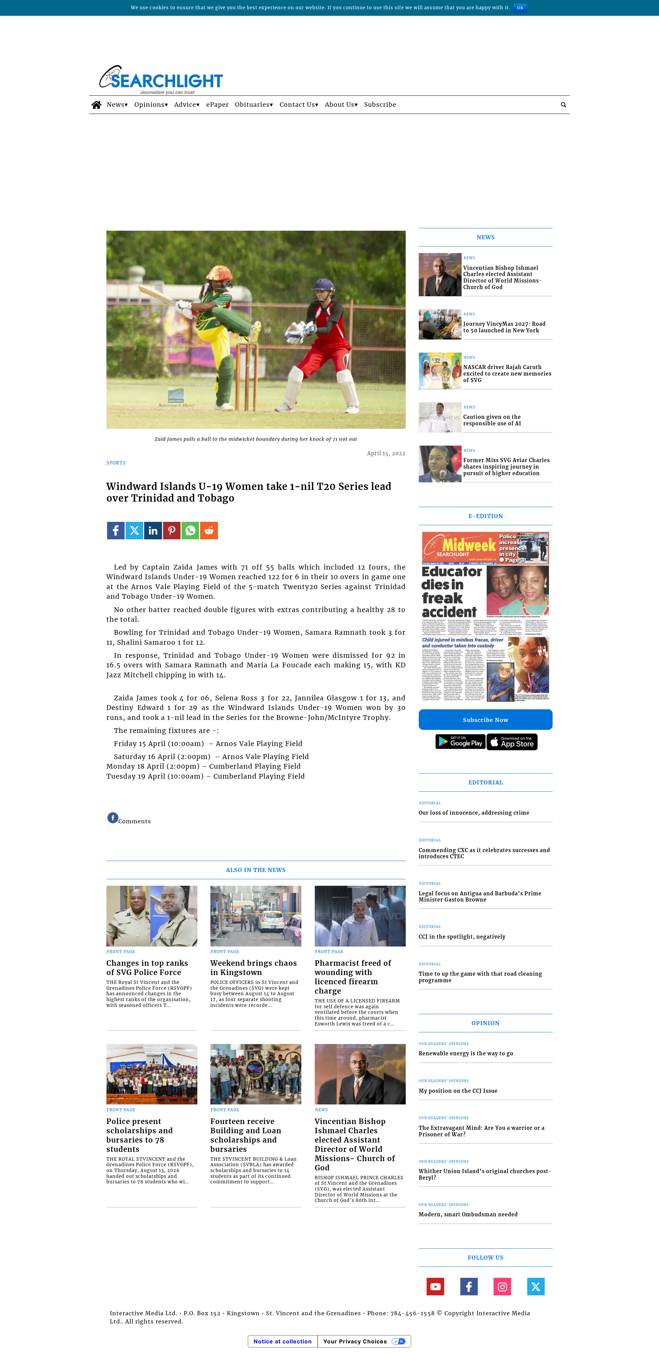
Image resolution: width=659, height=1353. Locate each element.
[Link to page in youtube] (435, 1286)
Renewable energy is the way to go (466, 1054)
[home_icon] (96, 104)
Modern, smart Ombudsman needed (468, 1215)
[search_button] (563, 104)
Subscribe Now (485, 719)
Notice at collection (283, 1341)
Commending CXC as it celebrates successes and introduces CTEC (484, 853)
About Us (340, 104)
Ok (520, 7)
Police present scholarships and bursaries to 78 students (139, 1135)
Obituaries (252, 104)
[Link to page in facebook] (116, 530)
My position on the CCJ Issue (458, 1091)
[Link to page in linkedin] (153, 530)
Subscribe (380, 104)
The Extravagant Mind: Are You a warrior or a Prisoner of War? (482, 1131)
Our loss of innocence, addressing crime (474, 813)
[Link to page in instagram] (502, 1286)
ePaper (217, 104)
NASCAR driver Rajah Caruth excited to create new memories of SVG (507, 373)
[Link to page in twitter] (134, 530)
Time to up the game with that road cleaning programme (480, 977)
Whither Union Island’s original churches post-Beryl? (485, 1174)
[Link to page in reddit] (209, 530)
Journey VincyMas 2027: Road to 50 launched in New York (504, 327)
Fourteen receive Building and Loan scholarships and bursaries (245, 1135)
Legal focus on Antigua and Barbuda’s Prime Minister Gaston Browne (480, 897)
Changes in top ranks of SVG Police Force (147, 968)
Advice (185, 104)
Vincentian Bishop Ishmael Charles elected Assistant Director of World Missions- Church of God (355, 1144)
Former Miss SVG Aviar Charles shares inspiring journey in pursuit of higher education (506, 466)
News (116, 104)
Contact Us (297, 104)
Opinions (150, 104)
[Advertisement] (329, 165)
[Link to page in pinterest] (172, 530)
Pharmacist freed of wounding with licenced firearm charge (353, 977)
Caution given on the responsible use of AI (492, 420)
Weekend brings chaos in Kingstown (253, 968)
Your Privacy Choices (355, 1341)
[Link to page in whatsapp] (190, 530)
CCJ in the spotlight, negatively (462, 937)
